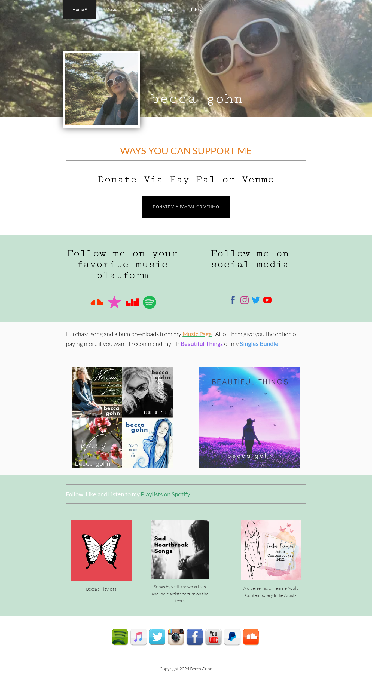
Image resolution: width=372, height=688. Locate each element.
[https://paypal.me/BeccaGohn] (232, 637)
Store (140, 9)
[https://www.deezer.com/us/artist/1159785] (132, 303)
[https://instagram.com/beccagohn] (244, 301)
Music (111, 9)
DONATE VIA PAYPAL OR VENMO (186, 206)
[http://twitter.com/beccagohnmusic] (157, 637)
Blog (168, 9)
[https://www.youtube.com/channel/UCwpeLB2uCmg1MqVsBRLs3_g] (213, 637)
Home (78, 9)
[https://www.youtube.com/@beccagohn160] (267, 301)
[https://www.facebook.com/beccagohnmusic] (233, 301)
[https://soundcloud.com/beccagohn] (96, 303)
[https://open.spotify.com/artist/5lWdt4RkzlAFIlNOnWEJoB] (120, 637)
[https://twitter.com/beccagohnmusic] (256, 301)
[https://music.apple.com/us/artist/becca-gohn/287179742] (114, 303)
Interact (198, 9)
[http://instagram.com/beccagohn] (176, 637)
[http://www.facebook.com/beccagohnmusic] (194, 637)
